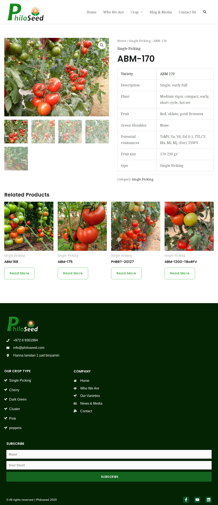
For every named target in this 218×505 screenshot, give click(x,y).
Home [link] (91, 12)
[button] (102, 45)
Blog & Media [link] (161, 12)
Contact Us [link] (187, 12)
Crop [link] (135, 12)
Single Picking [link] (140, 41)
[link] (25, 11)
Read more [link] (19, 273)
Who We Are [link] (113, 12)
